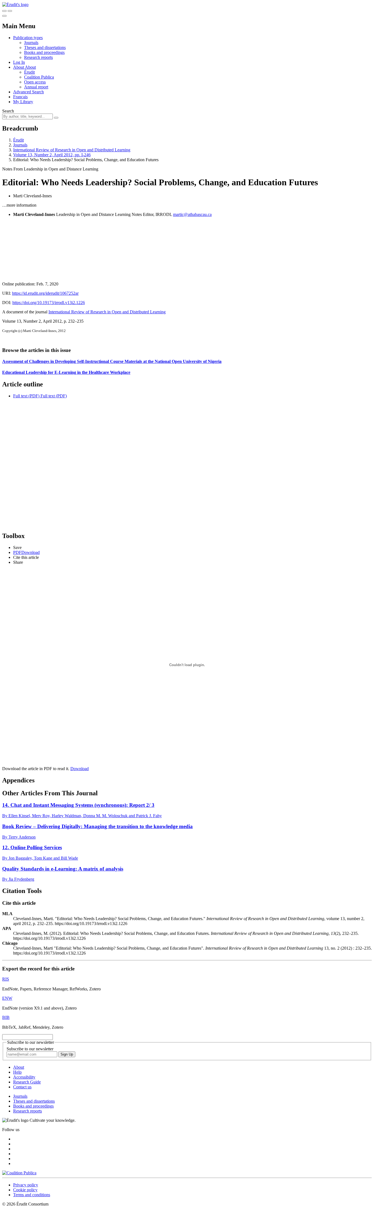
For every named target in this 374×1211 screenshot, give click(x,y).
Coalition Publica (39, 77)
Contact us (22, 1087)
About (30, 67)
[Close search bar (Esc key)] (10, 11)
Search (8, 111)
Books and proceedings (44, 52)
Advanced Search (28, 91)
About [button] (19, 67)
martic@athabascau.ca (192, 214)
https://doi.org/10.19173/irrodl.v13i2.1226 (48, 302)
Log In (19, 62)
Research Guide (27, 1082)
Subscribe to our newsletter (30, 1049)
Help (17, 1072)
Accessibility (24, 1077)
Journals (31, 42)
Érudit (29, 72)
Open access (35, 82)
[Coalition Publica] (19, 1172)
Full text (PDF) (26, 396)
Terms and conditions (31, 1194)
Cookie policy (25, 1189)
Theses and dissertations (45, 47)
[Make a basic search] (4, 11)
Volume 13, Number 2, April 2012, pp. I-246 (52, 154)
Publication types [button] (28, 37)
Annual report (36, 87)
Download (79, 768)
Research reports (38, 57)
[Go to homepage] (15, 4)
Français (20, 96)
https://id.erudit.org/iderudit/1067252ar (45, 293)
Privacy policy (25, 1185)
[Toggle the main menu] (4, 16)
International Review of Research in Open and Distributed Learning (71, 150)
